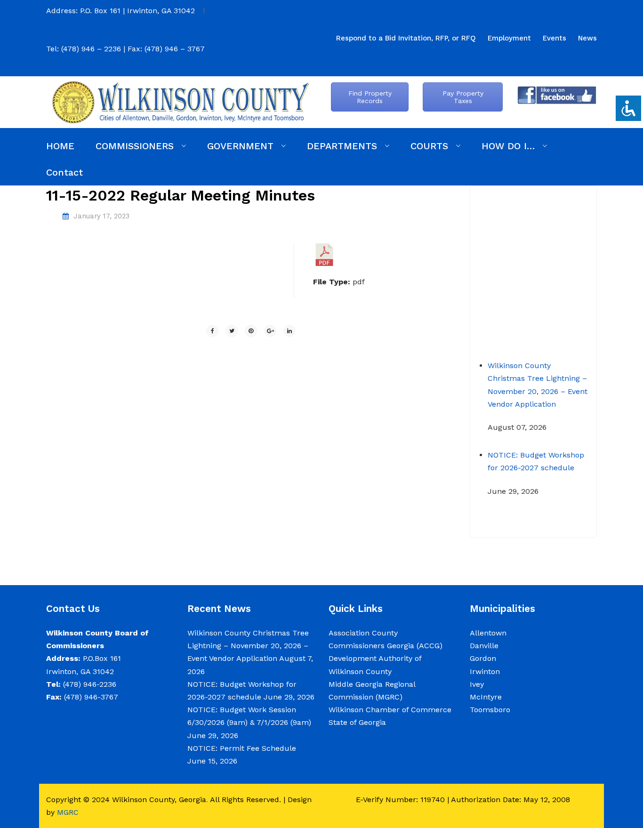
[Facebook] (212, 331)
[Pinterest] (251, 331)
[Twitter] (231, 331)
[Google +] (270, 331)
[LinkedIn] (289, 331)
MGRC (68, 812)
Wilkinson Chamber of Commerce (391, 709)
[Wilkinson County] (180, 101)
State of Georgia (357, 722)
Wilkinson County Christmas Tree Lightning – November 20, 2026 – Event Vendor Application (248, 645)
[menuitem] (406, 38)
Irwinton (485, 671)
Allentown (488, 632)
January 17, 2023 (101, 216)
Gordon (483, 658)
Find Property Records (370, 97)
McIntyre (486, 696)
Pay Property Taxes (462, 97)
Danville (484, 645)
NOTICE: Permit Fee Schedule (241, 748)
